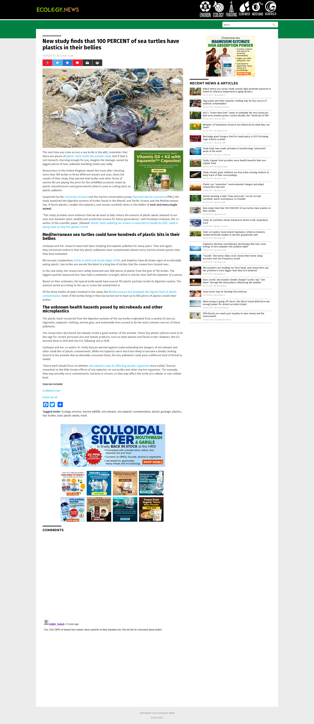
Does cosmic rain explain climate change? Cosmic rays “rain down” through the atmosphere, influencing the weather (234, 281)
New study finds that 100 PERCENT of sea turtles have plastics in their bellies (237, 209)
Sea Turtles (49, 415)
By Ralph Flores (221, 131)
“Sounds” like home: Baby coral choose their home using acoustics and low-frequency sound (232, 257)
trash (84, 415)
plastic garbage (161, 411)
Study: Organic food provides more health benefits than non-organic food (235, 162)
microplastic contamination (134, 411)
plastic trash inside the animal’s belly (88, 156)
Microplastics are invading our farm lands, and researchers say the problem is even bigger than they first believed (236, 269)
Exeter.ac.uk (50, 397)
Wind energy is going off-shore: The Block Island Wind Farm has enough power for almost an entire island (236, 303)
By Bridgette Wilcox (223, 320)
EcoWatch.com (51, 390)
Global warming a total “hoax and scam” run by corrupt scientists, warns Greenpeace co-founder (232, 197)
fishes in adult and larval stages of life (97, 260)
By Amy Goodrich (222, 107)
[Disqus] (113, 575)
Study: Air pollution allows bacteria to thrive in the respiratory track (235, 221)
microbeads (109, 411)
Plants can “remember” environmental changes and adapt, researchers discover (233, 186)
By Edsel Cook (220, 178)
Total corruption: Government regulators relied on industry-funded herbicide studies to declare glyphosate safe (234, 233)
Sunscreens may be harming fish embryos (225, 291)
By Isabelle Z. (220, 95)
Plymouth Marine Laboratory (149, 196)
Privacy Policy (157, 717)
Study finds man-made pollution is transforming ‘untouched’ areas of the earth (234, 150)
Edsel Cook (67, 55)
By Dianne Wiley (221, 167)
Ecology (66, 411)
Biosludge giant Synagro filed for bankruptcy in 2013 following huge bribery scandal (235, 138)
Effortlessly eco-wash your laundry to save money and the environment (233, 315)
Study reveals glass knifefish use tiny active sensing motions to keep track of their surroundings (236, 174)
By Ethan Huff (220, 143)
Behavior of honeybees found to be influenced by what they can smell (236, 126)
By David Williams (222, 308)
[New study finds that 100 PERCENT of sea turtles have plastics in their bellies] (58, 14)
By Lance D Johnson (223, 155)
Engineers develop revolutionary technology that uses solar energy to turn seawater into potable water (234, 245)
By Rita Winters (221, 286)
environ (76, 411)
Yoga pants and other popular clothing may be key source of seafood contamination (235, 102)
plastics (176, 411)
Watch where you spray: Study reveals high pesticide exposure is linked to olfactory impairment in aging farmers (237, 90)
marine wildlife (91, 411)
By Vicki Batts (220, 119)
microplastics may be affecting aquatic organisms (119, 365)
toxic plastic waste (68, 415)
